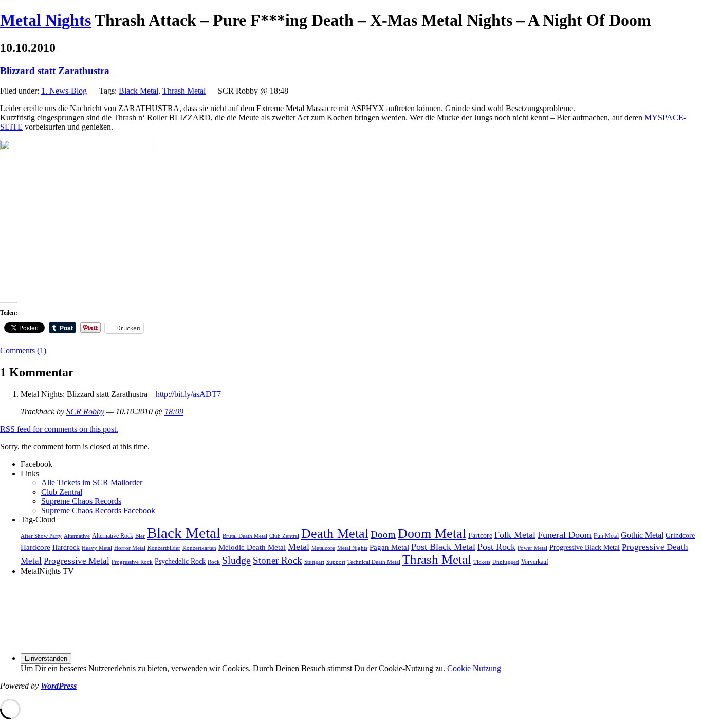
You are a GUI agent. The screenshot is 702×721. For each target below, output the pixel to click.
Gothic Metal (642, 535)
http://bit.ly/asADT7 (188, 394)
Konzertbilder (163, 548)
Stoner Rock (277, 560)
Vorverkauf (534, 561)
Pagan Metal (389, 547)
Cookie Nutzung (474, 668)
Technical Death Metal (373, 562)
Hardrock (66, 547)
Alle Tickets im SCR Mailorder (91, 482)
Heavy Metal (97, 548)
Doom (383, 534)
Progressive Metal (76, 561)
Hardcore (35, 547)
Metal (298, 547)
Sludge (236, 560)
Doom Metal (432, 533)
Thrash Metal (184, 90)
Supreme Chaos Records (81, 501)
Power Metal (532, 548)
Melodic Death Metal (252, 547)
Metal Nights (45, 20)
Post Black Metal (443, 547)
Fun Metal (606, 535)
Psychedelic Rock (180, 561)
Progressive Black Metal (584, 547)
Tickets (481, 562)
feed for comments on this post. (59, 429)
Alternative (77, 536)
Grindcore (680, 535)
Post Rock (496, 547)
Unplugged (505, 562)
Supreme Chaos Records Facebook (98, 510)
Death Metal (334, 533)
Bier (140, 536)
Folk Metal (514, 535)
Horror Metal (129, 548)
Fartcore (480, 535)
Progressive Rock (132, 562)
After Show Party (41, 536)
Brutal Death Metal (245, 536)
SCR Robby (85, 411)
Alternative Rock (112, 535)
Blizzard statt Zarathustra (54, 70)
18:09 (173, 411)
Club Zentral (61, 492)
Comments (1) (23, 350)
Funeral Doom (565, 535)
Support (335, 562)
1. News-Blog (64, 90)
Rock (214, 562)
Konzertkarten (199, 548)
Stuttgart (314, 562)
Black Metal (138, 90)
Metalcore (323, 548)
